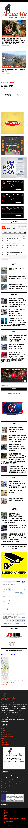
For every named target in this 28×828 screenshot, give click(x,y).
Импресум (6, 813)
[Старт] (3, 381)
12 (16, 781)
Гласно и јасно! (4, 742)
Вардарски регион (8, 36)
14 (23, 781)
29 (1, 787)
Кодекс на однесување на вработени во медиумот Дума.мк (14, 818)
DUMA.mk (6, 259)
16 (5, 783)
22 (1, 785)
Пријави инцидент (5, 744)
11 (12, 781)
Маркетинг (6, 812)
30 (5, 787)
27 (20, 785)
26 (16, 785)
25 (13, 785)
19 (16, 783)
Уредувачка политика (8, 816)
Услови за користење (8, 822)
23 (5, 785)
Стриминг (3, 730)
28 (23, 785)
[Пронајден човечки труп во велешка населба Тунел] (14, 59)
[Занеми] (22, 381)
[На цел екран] (25, 381)
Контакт (6, 815)
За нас (5, 810)
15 (1, 783)
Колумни (3, 738)
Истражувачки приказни (7, 736)
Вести (2, 732)
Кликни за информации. (8, 654)
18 (12, 783)
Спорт (2, 740)
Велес (17, 36)
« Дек (2, 791)
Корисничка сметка (14, 394)
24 (9, 785)
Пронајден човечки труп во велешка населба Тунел (13, 70)
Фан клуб (3, 728)
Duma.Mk (2, 259)
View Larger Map (4, 684)
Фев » (6, 791)
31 (9, 787)
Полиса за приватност (8, 821)
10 (9, 781)
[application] (14, 375)
